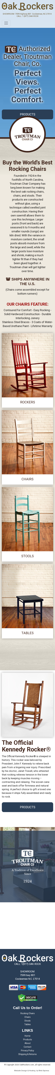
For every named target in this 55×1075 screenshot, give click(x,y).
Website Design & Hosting (24, 1071)
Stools (27, 1020)
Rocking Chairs (27, 1013)
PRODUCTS (27, 114)
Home (27, 1036)
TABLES (27, 633)
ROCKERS (27, 402)
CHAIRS (27, 479)
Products (27, 1039)
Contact (27, 1047)
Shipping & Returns (27, 1054)
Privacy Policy (27, 1050)
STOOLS (27, 556)
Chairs (27, 1017)
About (28, 1043)
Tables (27, 1024)
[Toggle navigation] (6, 23)
